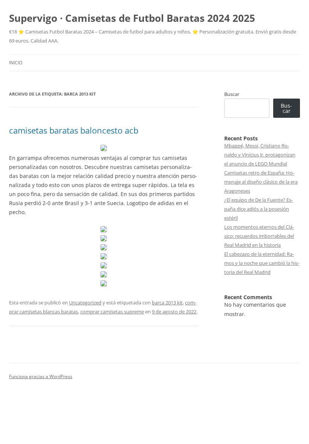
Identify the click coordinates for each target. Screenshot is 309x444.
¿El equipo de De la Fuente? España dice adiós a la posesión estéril (258, 208)
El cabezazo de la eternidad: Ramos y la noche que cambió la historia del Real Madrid (261, 263)
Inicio (15, 62)
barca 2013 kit (167, 302)
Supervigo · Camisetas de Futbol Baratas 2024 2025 (132, 18)
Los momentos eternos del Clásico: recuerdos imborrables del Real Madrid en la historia (259, 236)
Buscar (231, 94)
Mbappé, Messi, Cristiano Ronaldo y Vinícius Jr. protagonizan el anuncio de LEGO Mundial (259, 154)
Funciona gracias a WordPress (40, 376)
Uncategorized (85, 302)
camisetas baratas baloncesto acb (73, 130)
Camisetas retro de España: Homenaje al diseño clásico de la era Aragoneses (261, 181)
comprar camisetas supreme (112, 311)
